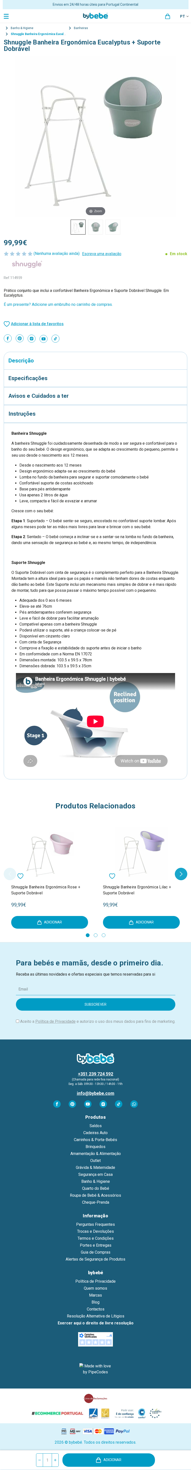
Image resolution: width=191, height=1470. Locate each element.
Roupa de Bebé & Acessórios (95, 1195)
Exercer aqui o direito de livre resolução (96, 1323)
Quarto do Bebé (95, 1188)
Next (181, 874)
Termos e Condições (96, 1238)
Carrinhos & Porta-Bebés (95, 1139)
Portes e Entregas (95, 1245)
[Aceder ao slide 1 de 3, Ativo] (88, 935)
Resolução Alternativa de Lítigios (95, 1316)
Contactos (95, 1309)
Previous (10, 874)
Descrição (21, 360)
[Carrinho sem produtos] (168, 16)
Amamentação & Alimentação (95, 1153)
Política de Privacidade (55, 1021)
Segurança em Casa (95, 1174)
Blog (95, 1302)
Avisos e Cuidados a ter (38, 396)
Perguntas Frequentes (95, 1224)
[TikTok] (55, 338)
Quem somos (95, 1288)
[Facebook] (7, 338)
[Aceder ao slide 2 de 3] (95, 935)
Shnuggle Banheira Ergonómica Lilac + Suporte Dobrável (137, 890)
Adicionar (112, 1460)
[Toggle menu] (7, 16)
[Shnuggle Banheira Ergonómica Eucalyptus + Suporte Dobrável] (78, 227)
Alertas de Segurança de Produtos (95, 1259)
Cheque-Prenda (95, 1202)
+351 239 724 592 (95, 1073)
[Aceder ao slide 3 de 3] (103, 935)
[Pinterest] (19, 338)
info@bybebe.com (95, 1093)
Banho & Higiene (95, 1181)
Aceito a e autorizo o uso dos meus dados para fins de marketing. (97, 1021)
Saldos (96, 1125)
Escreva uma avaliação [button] (101, 253)
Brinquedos (95, 1146)
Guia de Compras (95, 1252)
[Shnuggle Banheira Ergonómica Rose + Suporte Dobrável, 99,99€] (49, 853)
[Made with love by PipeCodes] (95, 1369)
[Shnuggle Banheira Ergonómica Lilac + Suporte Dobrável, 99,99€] (141, 853)
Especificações (28, 378)
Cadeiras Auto (95, 1132)
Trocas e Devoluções (95, 1231)
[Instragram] (31, 338)
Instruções (22, 413)
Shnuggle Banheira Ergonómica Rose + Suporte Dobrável (45, 890)
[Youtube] (43, 339)
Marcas (95, 1295)
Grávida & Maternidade (95, 1167)
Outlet (95, 1160)
